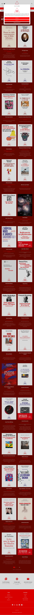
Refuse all (17, 20)
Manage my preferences (17, 22)
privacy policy (27, 15)
